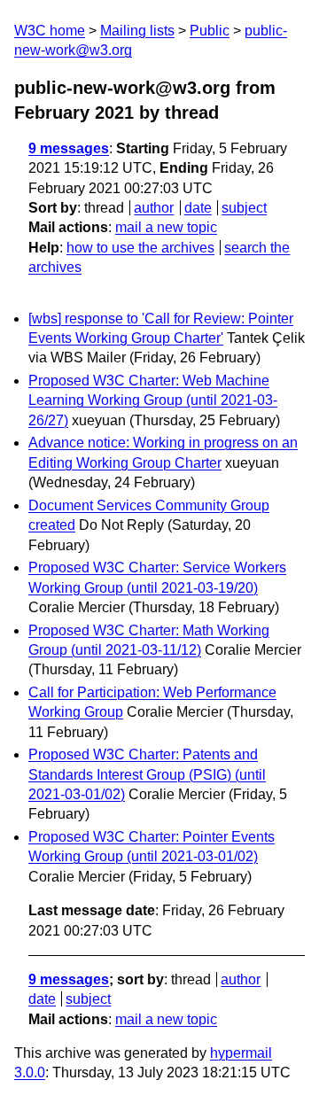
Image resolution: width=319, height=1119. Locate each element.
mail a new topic (166, 227)
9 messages (68, 148)
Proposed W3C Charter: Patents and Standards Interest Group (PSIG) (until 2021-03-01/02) (147, 774)
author (154, 207)
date (198, 207)
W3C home (49, 30)
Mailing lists (137, 30)
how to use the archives (140, 247)
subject (244, 207)
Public (210, 30)
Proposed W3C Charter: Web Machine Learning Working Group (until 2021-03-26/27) (152, 400)
